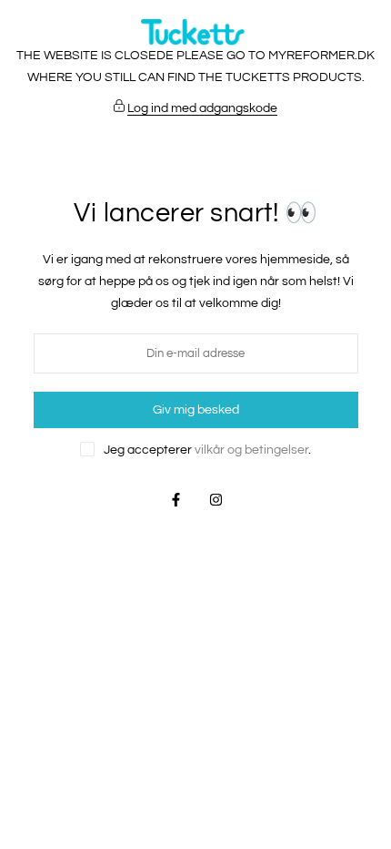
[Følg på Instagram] (215, 500)
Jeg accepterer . (207, 450)
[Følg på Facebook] (175, 500)
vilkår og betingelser (251, 450)
